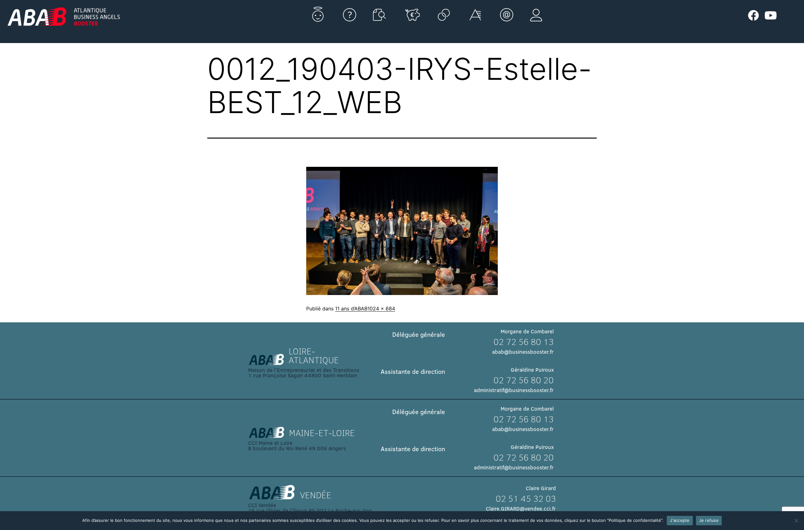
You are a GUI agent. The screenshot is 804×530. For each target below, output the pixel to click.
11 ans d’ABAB (351, 308)
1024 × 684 (381, 308)
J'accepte (679, 520)
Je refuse (709, 520)
